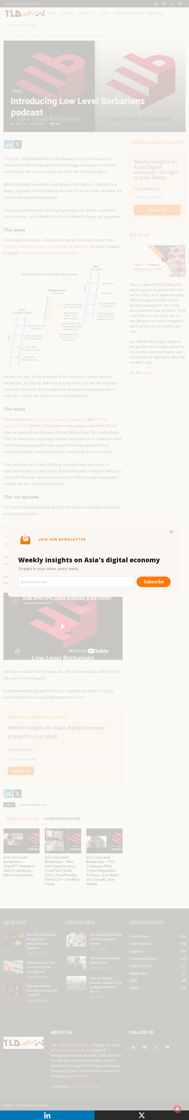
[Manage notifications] (177, 1109)
